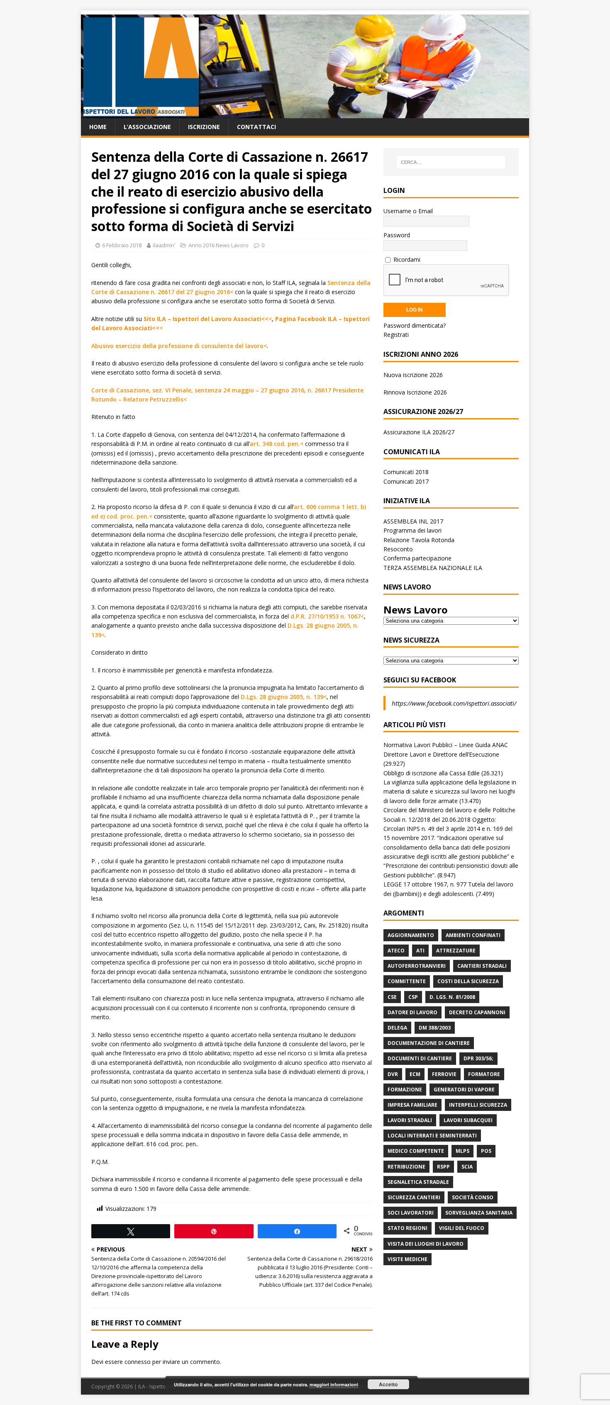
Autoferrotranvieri (417, 965)
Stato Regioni (407, 1228)
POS (486, 1150)
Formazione (405, 1089)
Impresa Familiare (412, 1104)
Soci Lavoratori (411, 1212)
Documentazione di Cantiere (429, 1043)
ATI (420, 950)
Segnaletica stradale (418, 1182)
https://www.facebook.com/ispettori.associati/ (454, 703)
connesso (137, 1362)
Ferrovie (444, 1074)
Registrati (396, 334)
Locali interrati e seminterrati (432, 1135)
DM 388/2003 (435, 1027)
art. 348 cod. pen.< (276, 444)
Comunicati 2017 (406, 481)
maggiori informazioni (334, 1384)
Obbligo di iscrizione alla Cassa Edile (431, 773)
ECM (415, 1074)
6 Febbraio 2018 (122, 245)
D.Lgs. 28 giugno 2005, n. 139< (284, 697)
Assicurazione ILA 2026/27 (418, 432)
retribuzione (406, 1166)
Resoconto (398, 549)
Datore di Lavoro (412, 1012)
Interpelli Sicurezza (478, 1104)
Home (98, 127)
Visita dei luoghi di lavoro (426, 1243)
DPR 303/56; (478, 1058)
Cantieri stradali (482, 965)
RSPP (443, 1166)
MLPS (462, 1150)
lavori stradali (410, 1120)
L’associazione (147, 127)
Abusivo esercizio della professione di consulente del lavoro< (179, 346)
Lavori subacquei (468, 1120)
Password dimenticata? (414, 325)
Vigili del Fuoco (461, 1228)
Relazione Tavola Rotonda (418, 540)
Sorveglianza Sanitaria (478, 1212)
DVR (393, 1074)
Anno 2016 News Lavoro (218, 245)
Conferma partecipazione (417, 558)
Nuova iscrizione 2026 (413, 375)
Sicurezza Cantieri (414, 1197)
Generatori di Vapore (464, 1089)
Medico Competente (416, 1150)
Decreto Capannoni (477, 1012)
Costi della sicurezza (468, 981)
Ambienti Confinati (473, 935)
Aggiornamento (411, 935)
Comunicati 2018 (406, 472)
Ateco (396, 950)
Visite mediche (407, 1259)
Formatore (484, 1074)
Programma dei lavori (412, 530)
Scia (467, 1166)
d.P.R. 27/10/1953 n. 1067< (327, 616)
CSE (392, 997)
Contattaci (256, 127)
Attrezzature (456, 950)
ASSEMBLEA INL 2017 (413, 521)
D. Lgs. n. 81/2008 (452, 997)
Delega (397, 1027)
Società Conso (472, 1197)
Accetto (388, 1384)
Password (396, 235)
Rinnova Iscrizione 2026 (415, 392)
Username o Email (408, 211)
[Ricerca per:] (451, 162)
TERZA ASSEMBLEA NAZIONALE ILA (432, 568)
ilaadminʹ (164, 245)
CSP (413, 997)
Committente (407, 981)
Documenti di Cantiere (420, 1058)
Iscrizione (204, 127)
